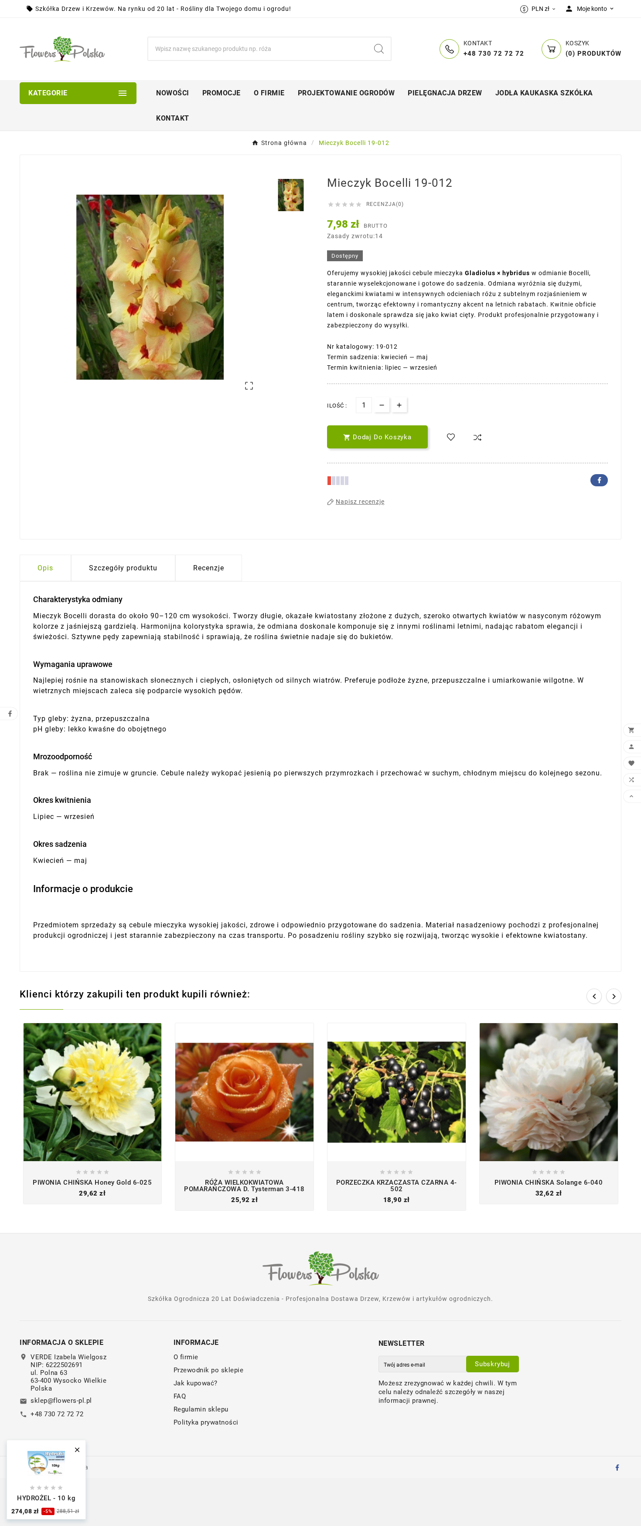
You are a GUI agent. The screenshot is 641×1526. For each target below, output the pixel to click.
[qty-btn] (399, 404)
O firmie (186, 1357)
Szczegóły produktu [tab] (123, 568)
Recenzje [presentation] (208, 568)
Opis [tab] (45, 568)
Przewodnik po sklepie (209, 1370)
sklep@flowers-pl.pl (61, 1401)
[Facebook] (617, 1467)
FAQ (180, 1396)
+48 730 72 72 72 (57, 1414)
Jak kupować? (196, 1383)
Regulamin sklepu (201, 1409)
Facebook (599, 480)
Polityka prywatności (206, 1422)
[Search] (379, 49)
